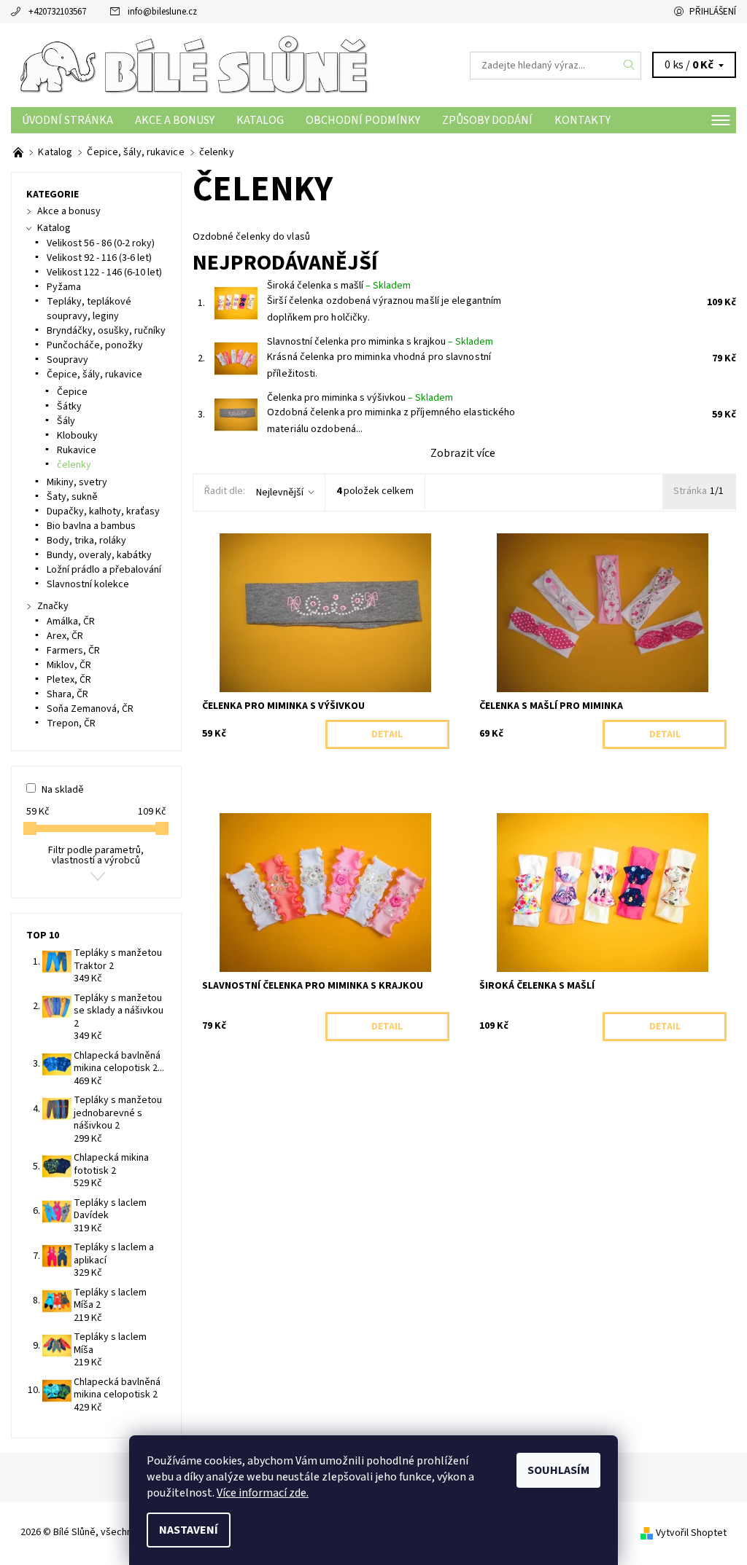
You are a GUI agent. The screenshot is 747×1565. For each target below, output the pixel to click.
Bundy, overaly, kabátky (99, 555)
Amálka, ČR (71, 621)
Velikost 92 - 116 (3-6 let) (99, 258)
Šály (66, 421)
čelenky (74, 465)
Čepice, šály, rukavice (94, 374)
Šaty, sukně (72, 497)
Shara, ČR (67, 694)
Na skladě (63, 789)
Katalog (260, 120)
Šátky (69, 406)
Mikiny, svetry (77, 482)
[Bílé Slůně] (192, 65)
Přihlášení (712, 11)
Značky (53, 606)
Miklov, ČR (69, 665)
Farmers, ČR (73, 650)
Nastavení (188, 1530)
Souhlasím (558, 1470)
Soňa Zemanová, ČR (90, 709)
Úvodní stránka (67, 120)
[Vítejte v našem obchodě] (19, 152)
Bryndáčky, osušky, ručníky (106, 330)
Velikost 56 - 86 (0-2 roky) (101, 243)
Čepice (72, 392)
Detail (387, 734)
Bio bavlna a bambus (91, 526)
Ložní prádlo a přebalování (104, 569)
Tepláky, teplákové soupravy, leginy (89, 308)
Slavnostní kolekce (88, 584)
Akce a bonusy (174, 120)
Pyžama (64, 287)
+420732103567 (57, 11)
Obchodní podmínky (363, 120)
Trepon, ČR (71, 723)
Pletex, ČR (69, 679)
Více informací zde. (263, 1493)
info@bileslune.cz (162, 11)
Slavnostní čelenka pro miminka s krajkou (380, 341)
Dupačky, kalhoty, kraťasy (103, 511)
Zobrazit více (462, 453)
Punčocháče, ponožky (95, 345)
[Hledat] (629, 65)
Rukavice (76, 450)
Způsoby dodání (487, 120)
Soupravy (67, 360)
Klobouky (77, 435)
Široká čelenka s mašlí (339, 285)
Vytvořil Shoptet (691, 1533)
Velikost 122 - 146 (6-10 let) (104, 272)
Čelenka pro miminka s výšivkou (360, 398)
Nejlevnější (279, 492)
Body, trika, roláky (86, 540)
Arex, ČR (65, 636)
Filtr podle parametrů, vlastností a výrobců (96, 855)
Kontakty (582, 120)
